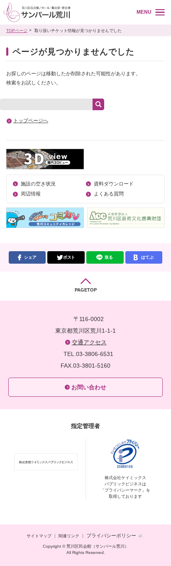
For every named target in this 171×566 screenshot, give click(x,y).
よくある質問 (109, 194)
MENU (144, 12)
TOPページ (16, 30)
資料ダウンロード (114, 184)
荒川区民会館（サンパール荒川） (63, 12)
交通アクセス (89, 342)
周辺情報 (31, 194)
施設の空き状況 (38, 184)
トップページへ (30, 121)
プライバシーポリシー (111, 536)
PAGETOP (86, 289)
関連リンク (69, 536)
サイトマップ (39, 536)
